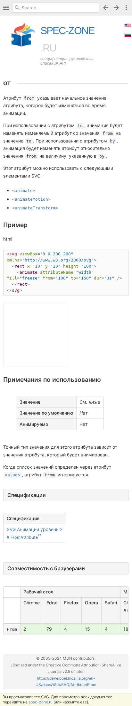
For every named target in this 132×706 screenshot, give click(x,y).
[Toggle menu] (126, 7)
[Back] (105, 7)
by (112, 141)
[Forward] (117, 7)
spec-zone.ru (41, 702)
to (80, 125)
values (12, 474)
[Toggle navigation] (6, 7)
